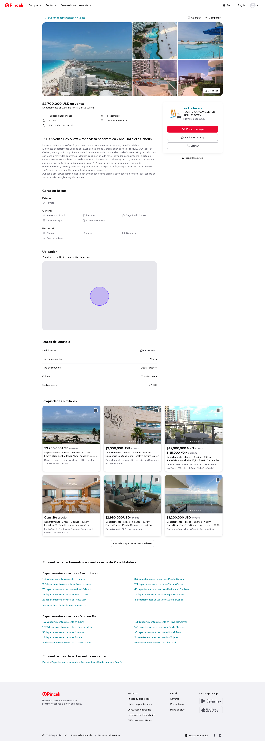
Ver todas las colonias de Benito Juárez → (64, 605)
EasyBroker (56, 735)
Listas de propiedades (140, 704)
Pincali (45, 662)
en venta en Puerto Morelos (159, 627)
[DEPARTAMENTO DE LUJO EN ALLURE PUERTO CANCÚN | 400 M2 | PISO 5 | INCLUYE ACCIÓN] (194, 424)
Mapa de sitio (177, 709)
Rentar (50, 5)
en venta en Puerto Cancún (159, 579)
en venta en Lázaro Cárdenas (67, 642)
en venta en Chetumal (155, 642)
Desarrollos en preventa (74, 5)
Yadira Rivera (192, 108)
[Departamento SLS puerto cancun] (132, 494)
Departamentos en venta (64, 662)
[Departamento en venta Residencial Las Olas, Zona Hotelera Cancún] (132, 424)
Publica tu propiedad (139, 698)
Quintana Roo (88, 662)
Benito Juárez (104, 662)
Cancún (118, 662)
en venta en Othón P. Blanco (158, 632)
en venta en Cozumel (63, 632)
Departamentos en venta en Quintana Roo (69, 616)
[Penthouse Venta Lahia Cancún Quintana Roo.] (194, 494)
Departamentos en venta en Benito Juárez (70, 573)
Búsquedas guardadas (139, 709)
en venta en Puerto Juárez (66, 594)
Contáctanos (177, 704)
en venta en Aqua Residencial (159, 594)
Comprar (34, 5)
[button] (255, 5)
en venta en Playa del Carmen (160, 621)
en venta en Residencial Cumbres (161, 589)
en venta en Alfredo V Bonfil (66, 589)
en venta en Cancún (63, 579)
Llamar (195, 145)
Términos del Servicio (109, 735)
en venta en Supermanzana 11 (158, 599)
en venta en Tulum (63, 621)
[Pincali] (51, 694)
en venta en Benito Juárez (67, 627)
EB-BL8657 (149, 350)
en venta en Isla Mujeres (156, 637)
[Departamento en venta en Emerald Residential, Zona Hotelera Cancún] (71, 424)
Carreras (174, 698)
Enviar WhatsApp (194, 137)
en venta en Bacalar (62, 637)
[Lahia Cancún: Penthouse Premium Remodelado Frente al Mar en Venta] (71, 494)
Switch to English (236, 5)
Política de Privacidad (82, 735)
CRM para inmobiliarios (140, 720)
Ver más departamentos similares (132, 543)
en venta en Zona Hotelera (66, 584)
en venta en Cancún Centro (159, 584)
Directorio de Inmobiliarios (141, 715)
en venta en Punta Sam (64, 599)
